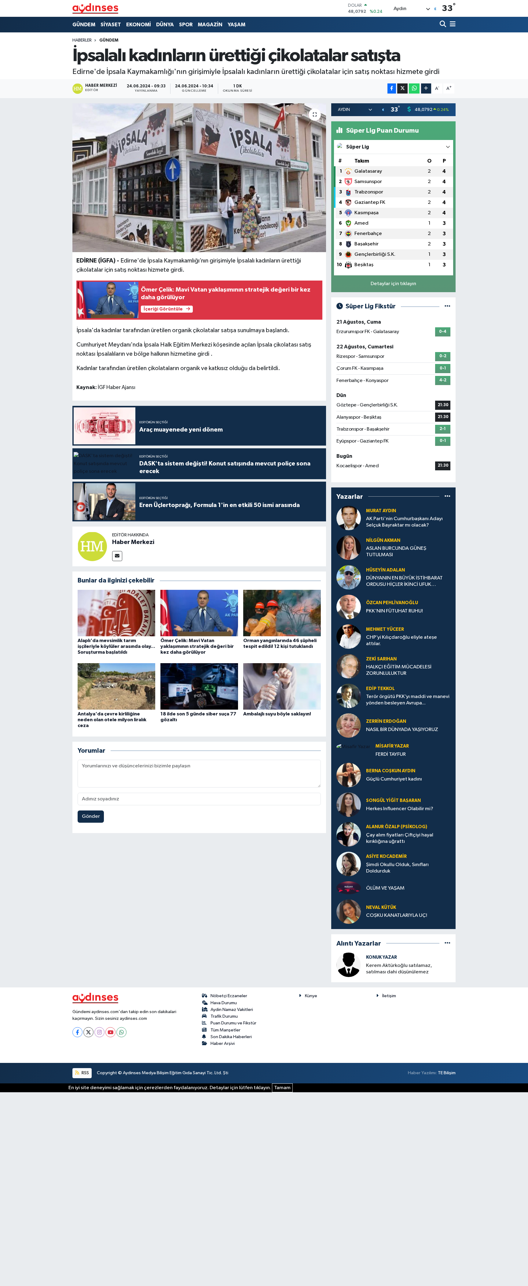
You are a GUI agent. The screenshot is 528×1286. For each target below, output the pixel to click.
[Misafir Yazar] (353, 746)
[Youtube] (110, 1032)
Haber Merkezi (133, 542)
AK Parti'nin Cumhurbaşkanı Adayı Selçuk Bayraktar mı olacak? (404, 522)
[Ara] (443, 24)
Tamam (282, 1087)
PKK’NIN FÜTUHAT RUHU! (394, 611)
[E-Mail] (117, 556)
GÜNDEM (83, 24)
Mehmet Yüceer (385, 629)
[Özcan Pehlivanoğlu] (348, 606)
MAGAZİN (210, 24)
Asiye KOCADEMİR (386, 856)
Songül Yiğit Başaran (393, 800)
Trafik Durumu (224, 1016)
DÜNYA (165, 24)
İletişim (389, 996)
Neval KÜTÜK (381, 907)
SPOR (186, 24)
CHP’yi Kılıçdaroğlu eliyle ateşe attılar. (401, 640)
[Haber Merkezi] (92, 546)
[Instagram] (99, 1032)
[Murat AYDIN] (348, 517)
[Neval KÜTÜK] (348, 911)
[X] (88, 1032)
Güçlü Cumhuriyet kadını (394, 779)
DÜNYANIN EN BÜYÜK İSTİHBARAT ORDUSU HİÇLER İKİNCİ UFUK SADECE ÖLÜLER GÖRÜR (404, 581)
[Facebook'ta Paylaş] (391, 88)
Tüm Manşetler (225, 1030)
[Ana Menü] (451, 24)
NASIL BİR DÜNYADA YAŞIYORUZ (402, 729)
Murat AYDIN (381, 511)
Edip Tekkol (380, 688)
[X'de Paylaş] (402, 88)
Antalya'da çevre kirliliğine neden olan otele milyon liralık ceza (112, 719)
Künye (311, 996)
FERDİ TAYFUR (391, 754)
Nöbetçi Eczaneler (229, 996)
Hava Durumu (224, 1003)
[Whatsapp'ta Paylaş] (414, 88)
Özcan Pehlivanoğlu (392, 603)
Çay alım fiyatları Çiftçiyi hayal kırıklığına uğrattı (399, 838)
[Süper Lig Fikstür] (447, 306)
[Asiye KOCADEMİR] (348, 863)
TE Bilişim (447, 1073)
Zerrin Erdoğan (386, 721)
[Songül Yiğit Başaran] (348, 804)
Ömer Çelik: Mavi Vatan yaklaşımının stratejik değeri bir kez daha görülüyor (197, 646)
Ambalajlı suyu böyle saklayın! (277, 713)
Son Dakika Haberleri (231, 1036)
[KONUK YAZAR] (348, 964)
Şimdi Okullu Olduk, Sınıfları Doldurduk (397, 868)
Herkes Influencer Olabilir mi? (399, 808)
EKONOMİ (138, 24)
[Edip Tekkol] (348, 695)
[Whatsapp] (121, 1032)
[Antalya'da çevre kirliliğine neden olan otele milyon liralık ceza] (116, 686)
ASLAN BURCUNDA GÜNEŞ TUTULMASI (396, 551)
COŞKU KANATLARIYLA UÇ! (396, 915)
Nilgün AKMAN (383, 540)
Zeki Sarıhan (381, 659)
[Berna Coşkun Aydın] (348, 774)
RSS (85, 1073)
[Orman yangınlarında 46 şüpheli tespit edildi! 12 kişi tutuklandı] (282, 612)
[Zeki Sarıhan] (348, 666)
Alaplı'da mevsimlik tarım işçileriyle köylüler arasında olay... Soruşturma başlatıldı (116, 646)
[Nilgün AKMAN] (348, 547)
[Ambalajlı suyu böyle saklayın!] (282, 686)
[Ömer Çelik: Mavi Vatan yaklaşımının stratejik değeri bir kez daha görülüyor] (199, 612)
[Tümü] (447, 496)
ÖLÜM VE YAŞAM (385, 888)
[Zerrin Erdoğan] (348, 725)
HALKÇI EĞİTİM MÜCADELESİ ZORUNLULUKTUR (398, 670)
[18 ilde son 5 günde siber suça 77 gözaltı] (199, 686)
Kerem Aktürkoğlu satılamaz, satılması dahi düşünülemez (399, 969)
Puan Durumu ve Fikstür (233, 1023)
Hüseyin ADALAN (385, 570)
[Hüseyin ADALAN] (348, 577)
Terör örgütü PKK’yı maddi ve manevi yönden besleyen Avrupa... (407, 700)
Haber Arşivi (223, 1043)
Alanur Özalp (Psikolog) (396, 827)
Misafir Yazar (392, 746)
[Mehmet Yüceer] (348, 636)
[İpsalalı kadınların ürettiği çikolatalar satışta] (199, 177)
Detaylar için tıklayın (393, 283)
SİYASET (111, 24)
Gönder (91, 816)
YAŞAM (236, 24)
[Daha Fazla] (426, 88)
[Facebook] (77, 1032)
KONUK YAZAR (381, 957)
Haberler (82, 40)
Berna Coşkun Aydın (390, 771)
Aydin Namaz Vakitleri (232, 1009)
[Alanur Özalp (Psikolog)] (348, 834)
